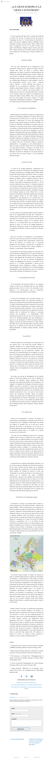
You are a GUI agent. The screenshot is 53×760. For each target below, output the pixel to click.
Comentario (13, 719)
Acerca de (16, 757)
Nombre (13, 708)
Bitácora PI (7, 1)
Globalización (33, 13)
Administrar (37, 757)
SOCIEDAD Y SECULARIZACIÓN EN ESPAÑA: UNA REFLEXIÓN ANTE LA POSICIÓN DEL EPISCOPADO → (36, 742)
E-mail (16, 713)
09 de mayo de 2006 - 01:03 (22, 13)
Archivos (26, 757)
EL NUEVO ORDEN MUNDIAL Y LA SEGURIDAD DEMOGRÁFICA (26, 684)
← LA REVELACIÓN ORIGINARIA (17, 739)
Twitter (26, 676)
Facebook (21, 676)
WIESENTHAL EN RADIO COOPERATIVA (26, 682)
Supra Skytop (12, 697)
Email (32, 676)
